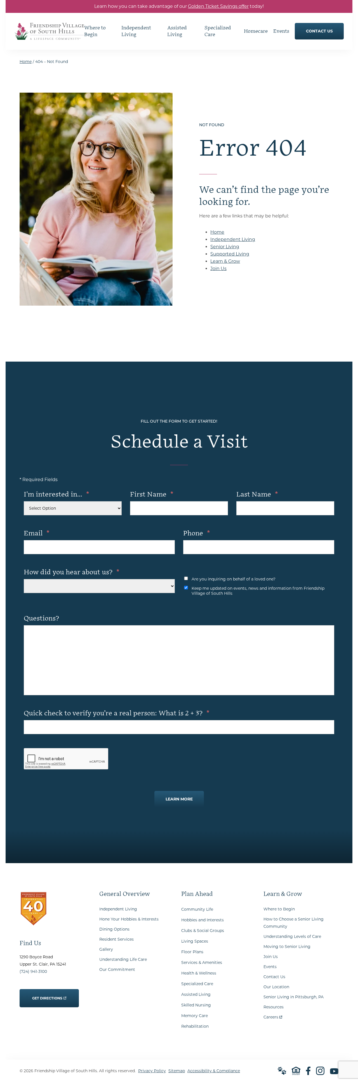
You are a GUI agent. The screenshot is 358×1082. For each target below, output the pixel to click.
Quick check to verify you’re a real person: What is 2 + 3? (116, 713)
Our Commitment (117, 969)
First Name (151, 494)
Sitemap (176, 1070)
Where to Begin (279, 909)
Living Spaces (194, 941)
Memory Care (194, 1015)
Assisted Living (196, 994)
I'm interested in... (56, 494)
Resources (273, 1007)
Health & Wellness (198, 973)
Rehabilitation (195, 1026)
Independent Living (232, 239)
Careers (272, 1016)
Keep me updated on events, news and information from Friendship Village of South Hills (258, 591)
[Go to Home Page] (49, 36)
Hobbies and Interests (202, 919)
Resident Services (116, 939)
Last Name (257, 494)
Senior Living (224, 246)
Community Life (197, 909)
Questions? (41, 618)
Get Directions (47, 994)
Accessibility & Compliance (213, 1070)
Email (37, 533)
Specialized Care (197, 983)
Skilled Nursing (196, 1005)
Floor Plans (192, 951)
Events (270, 966)
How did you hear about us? (71, 572)
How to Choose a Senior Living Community (293, 923)
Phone (196, 533)
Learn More (179, 799)
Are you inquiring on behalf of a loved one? (233, 579)
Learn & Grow (225, 261)
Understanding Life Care (123, 959)
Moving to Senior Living (286, 946)
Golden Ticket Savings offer (218, 6)
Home (26, 61)
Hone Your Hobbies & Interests (129, 919)
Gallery (106, 949)
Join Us (218, 268)
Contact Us (274, 976)
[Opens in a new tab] (308, 1071)
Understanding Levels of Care (292, 936)
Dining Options (114, 929)
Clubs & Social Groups (202, 930)
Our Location (276, 986)
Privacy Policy (152, 1070)
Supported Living (229, 254)
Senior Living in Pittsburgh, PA (293, 996)
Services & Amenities (201, 962)
